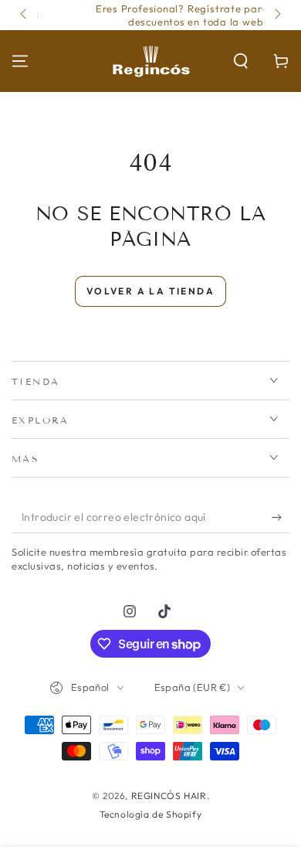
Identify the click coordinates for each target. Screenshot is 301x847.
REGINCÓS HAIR (169, 795)
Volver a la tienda (150, 291)
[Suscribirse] (280, 518)
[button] (241, 61)
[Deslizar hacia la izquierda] (25, 15)
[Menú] (20, 61)
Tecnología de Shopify (151, 814)
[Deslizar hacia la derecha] (276, 15)
